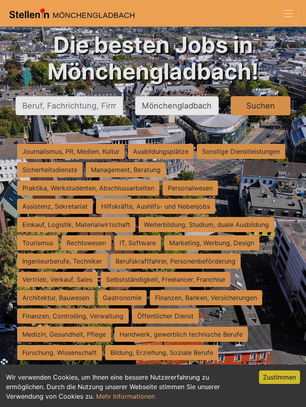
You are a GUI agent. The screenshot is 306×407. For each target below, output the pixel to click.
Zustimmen (279, 377)
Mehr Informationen (125, 396)
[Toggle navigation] (288, 13)
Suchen (260, 105)
